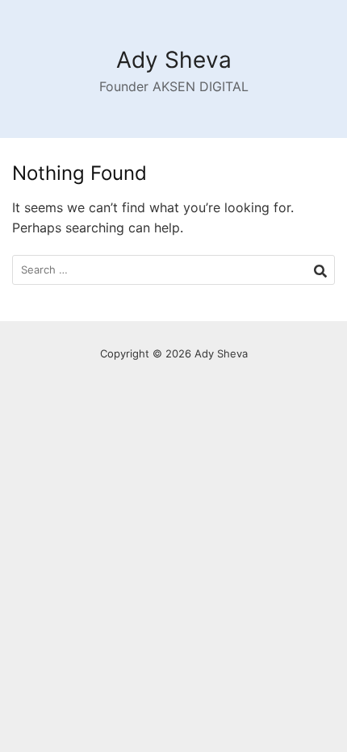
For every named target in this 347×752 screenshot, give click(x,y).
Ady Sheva (174, 59)
